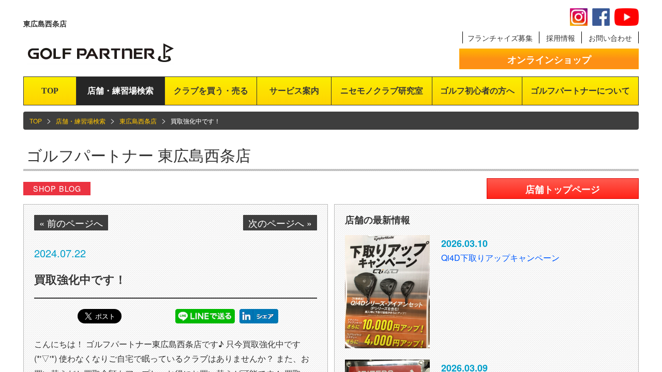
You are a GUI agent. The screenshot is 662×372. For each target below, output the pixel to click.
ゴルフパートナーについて (580, 90)
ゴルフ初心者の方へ (477, 90)
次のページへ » (280, 222)
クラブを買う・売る (211, 90)
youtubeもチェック (626, 17)
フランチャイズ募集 (500, 38)
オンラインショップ (549, 59)
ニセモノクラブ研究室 (381, 90)
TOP (49, 90)
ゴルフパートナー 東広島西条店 (138, 155)
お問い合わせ (610, 38)
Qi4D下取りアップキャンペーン (500, 258)
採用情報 (560, 38)
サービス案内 (294, 90)
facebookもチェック (601, 17)
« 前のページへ (71, 222)
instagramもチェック (579, 17)
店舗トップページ (562, 189)
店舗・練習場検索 (120, 90)
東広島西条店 (138, 120)
